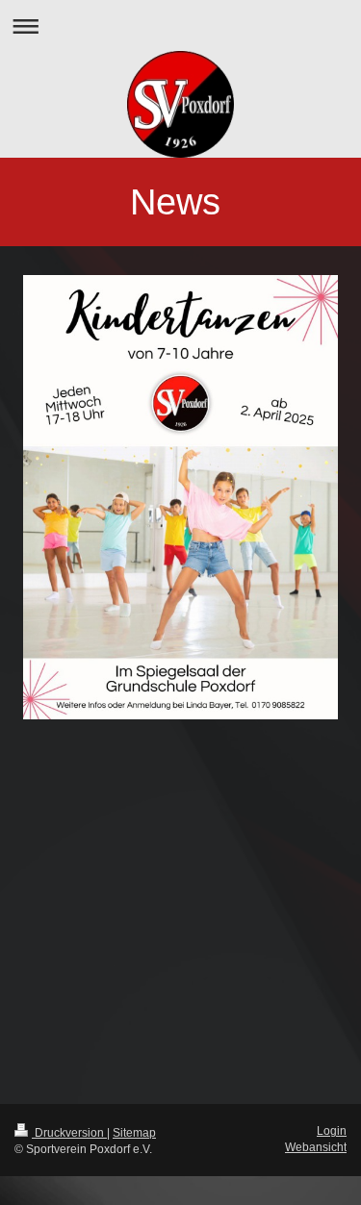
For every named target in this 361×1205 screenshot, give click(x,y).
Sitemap (134, 1132)
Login (332, 1130)
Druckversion (69, 1132)
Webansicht (316, 1147)
